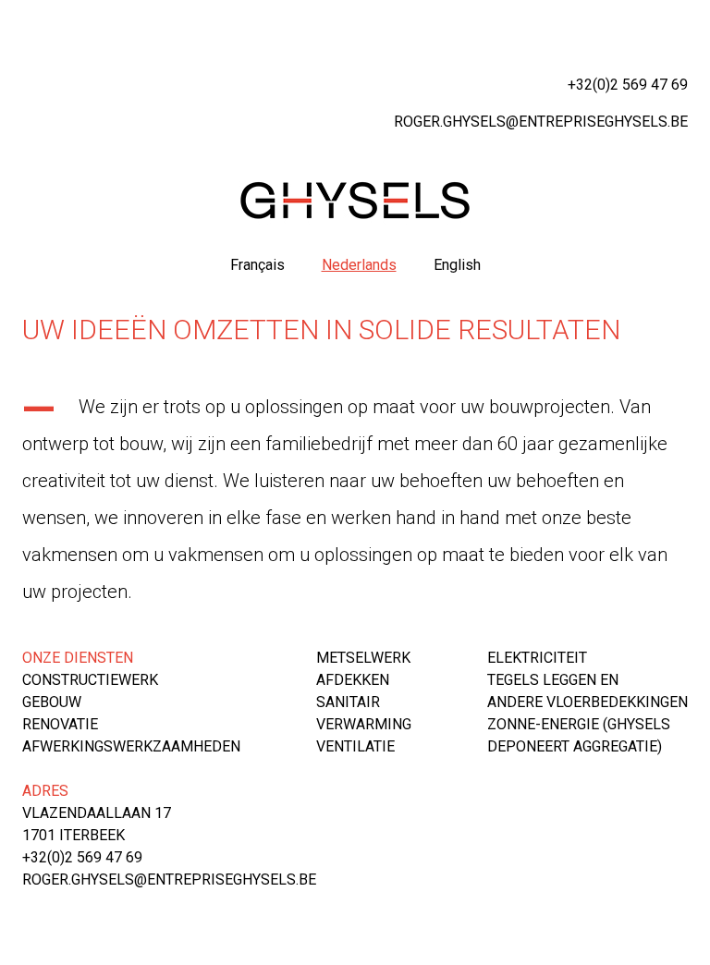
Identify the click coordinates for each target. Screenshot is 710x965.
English (457, 265)
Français (257, 265)
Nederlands (359, 265)
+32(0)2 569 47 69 (628, 84)
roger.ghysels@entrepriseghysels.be (541, 121)
